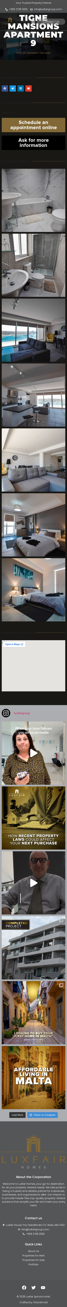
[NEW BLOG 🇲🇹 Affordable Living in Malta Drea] (33, 1077)
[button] (33, 22)
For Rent (45, 53)
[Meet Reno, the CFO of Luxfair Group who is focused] (33, 882)
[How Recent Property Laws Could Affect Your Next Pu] (33, 818)
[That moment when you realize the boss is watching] (33, 753)
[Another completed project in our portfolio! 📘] (33, 947)
